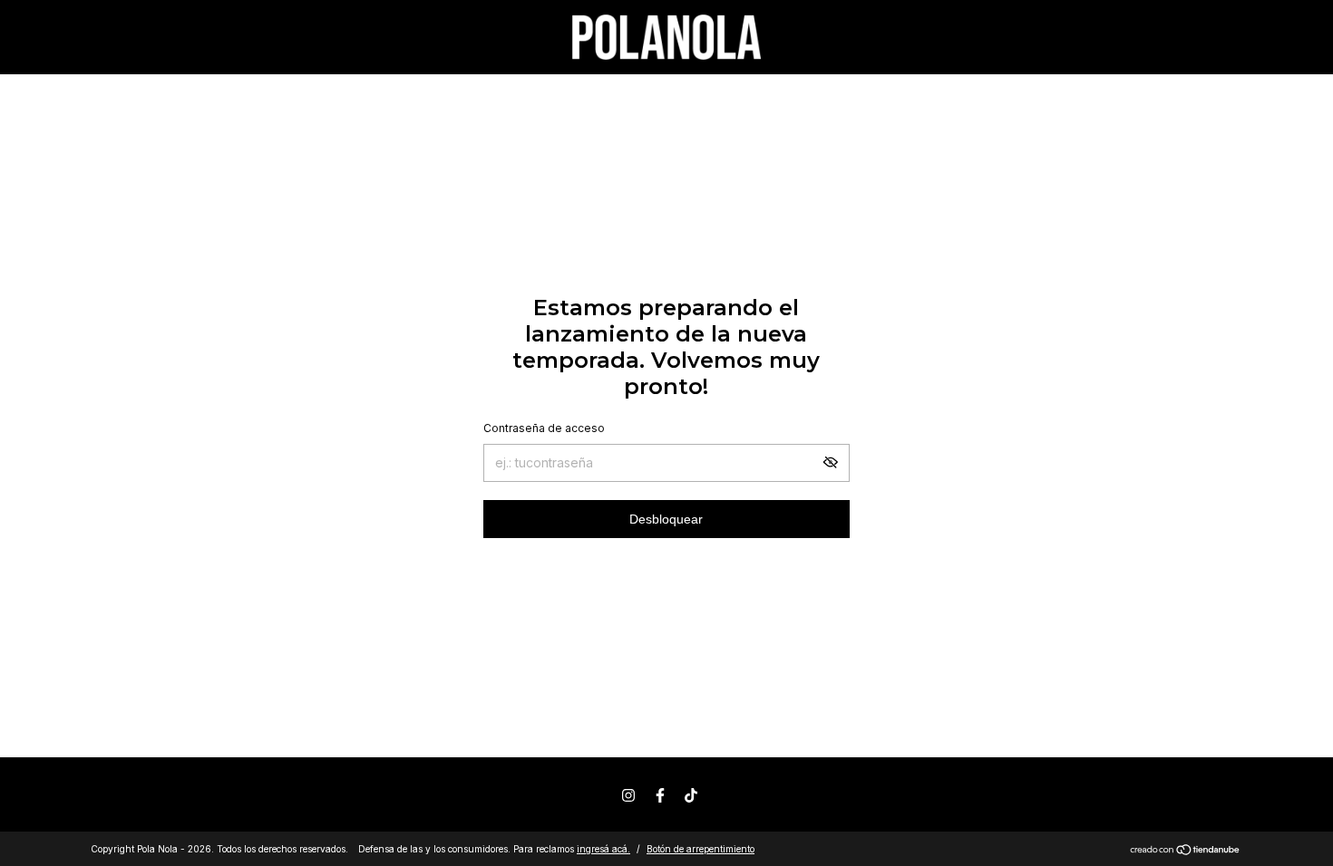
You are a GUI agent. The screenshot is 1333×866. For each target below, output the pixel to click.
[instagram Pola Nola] (628, 795)
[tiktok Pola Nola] (691, 795)
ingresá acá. (603, 848)
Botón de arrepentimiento (700, 848)
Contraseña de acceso (544, 428)
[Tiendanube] (1185, 851)
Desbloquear (666, 519)
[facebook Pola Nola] (660, 795)
